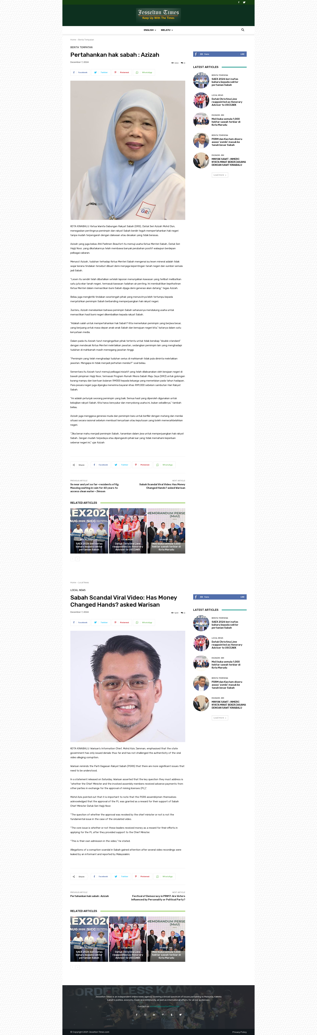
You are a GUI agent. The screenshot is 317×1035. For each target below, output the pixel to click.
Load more (219, 175)
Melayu (165, 30)
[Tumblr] (171, 1014)
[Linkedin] (154, 1014)
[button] (243, 30)
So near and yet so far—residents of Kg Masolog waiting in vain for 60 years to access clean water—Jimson (94, 488)
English (149, 30)
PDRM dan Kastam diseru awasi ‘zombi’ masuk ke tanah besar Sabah (227, 142)
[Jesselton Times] (158, 15)
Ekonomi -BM (166, 540)
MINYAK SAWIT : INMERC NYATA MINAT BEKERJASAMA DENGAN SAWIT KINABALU (229, 162)
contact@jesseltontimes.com (164, 1006)
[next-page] (78, 559)
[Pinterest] (163, 1014)
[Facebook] (238, 2)
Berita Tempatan (86, 39)
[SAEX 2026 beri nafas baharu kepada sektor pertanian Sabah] (89, 530)
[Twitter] (244, 2)
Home (73, 39)
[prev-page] (72, 559)
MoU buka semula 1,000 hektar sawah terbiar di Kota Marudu (166, 546)
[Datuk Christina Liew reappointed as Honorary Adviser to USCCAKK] (128, 530)
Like (242, 54)
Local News (127, 540)
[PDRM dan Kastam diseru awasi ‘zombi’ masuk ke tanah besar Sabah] (201, 140)
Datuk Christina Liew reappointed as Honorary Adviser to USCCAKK (127, 546)
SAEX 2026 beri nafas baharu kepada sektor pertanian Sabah (89, 546)
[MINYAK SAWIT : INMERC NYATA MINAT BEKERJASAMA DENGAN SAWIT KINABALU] (201, 160)
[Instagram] (145, 1014)
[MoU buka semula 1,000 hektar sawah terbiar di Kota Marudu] (166, 530)
